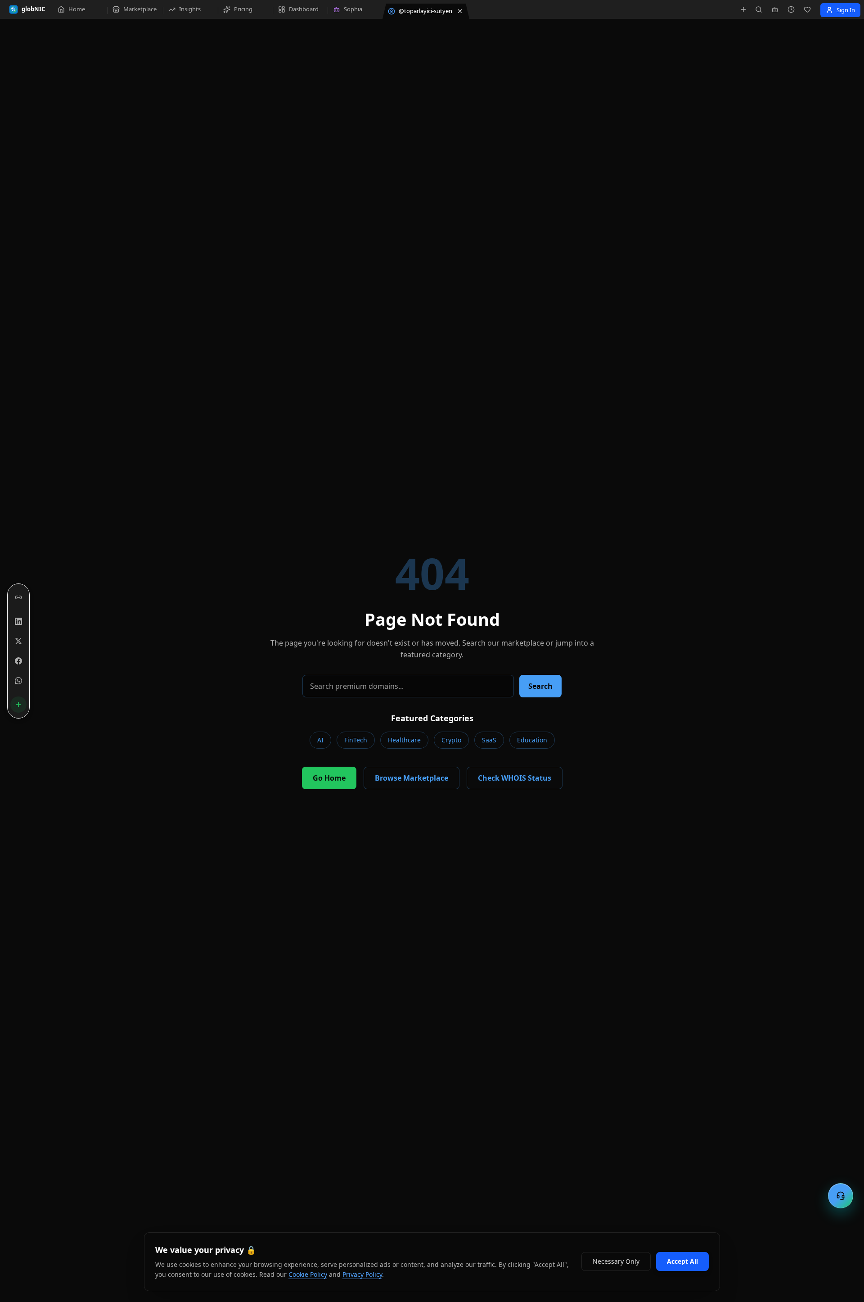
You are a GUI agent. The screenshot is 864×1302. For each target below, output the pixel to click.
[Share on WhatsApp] (18, 681)
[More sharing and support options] (18, 704)
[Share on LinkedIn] (18, 621)
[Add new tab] (743, 9)
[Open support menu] (840, 1195)
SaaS (489, 740)
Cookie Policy (307, 1274)
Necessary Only (616, 1261)
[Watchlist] (807, 9)
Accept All (682, 1261)
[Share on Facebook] (18, 661)
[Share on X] (18, 641)
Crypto (451, 740)
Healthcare (404, 740)
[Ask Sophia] (775, 9)
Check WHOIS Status (514, 778)
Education (532, 740)
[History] (791, 9)
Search (540, 686)
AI (320, 740)
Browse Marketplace (411, 778)
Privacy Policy (362, 1274)
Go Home (329, 778)
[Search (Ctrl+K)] (758, 9)
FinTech (355, 740)
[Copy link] (18, 597)
